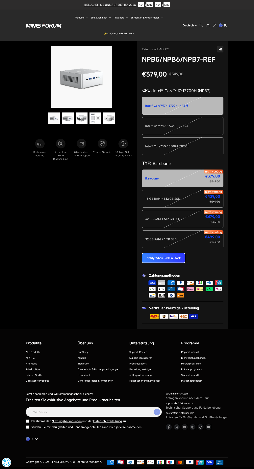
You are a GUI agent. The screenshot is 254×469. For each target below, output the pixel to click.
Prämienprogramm (191, 369)
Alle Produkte (33, 352)
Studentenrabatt (190, 375)
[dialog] (6, 462)
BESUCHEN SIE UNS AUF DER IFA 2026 (110, 5)
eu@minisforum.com (177, 393)
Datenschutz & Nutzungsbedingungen (98, 369)
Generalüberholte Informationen (95, 380)
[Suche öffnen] (201, 25)
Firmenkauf (84, 375)
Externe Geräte (34, 375)
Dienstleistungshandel (193, 357)
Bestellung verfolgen (140, 369)
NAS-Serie (31, 363)
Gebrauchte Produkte (37, 380)
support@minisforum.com (180, 403)
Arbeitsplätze (33, 369)
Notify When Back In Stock (164, 258)
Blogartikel (83, 363)
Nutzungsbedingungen (67, 421)
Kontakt (82, 357)
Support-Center (138, 352)
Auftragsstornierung (140, 375)
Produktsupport (137, 363)
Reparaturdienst (190, 352)
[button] (220, 49)
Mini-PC (30, 357)
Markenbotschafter (191, 380)
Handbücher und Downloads (145, 380)
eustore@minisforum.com (180, 412)
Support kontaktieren (140, 357)
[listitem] (169, 427)
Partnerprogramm (191, 363)
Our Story (83, 352)
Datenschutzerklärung (107, 421)
